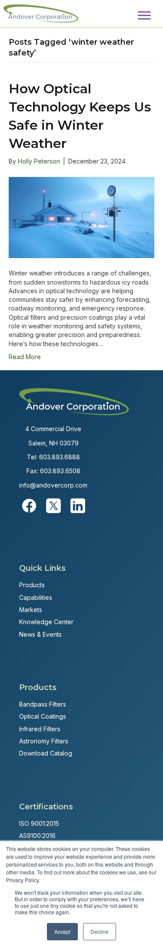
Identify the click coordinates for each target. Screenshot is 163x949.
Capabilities (35, 597)
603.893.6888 (59, 457)
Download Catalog (45, 753)
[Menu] (144, 15)
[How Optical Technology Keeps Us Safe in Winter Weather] (81, 216)
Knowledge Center (46, 621)
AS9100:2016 (37, 835)
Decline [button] (99, 931)
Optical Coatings (42, 716)
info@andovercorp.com (53, 485)
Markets (30, 609)
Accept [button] (62, 931)
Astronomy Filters (43, 741)
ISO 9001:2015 (39, 823)
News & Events (40, 634)
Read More (25, 356)
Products (32, 585)
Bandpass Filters (42, 704)
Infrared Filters (39, 729)
